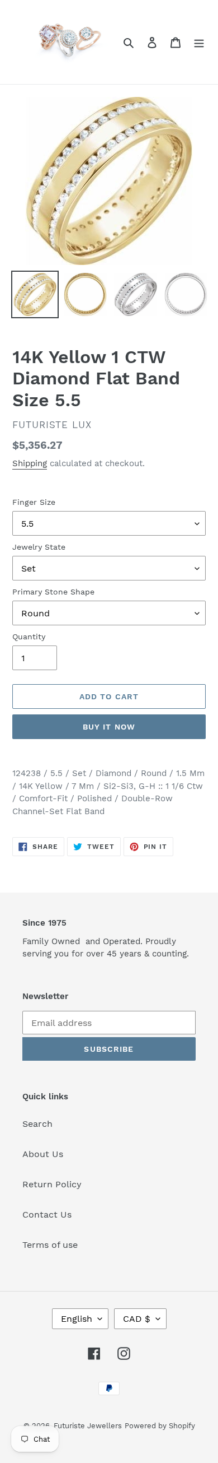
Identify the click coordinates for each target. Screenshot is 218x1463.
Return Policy (52, 1184)
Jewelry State (38, 546)
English (76, 1318)
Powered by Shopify (160, 1426)
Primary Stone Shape (53, 591)
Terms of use (50, 1244)
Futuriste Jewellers (88, 1426)
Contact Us (47, 1214)
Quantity (28, 636)
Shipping (29, 463)
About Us (42, 1154)
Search (37, 1123)
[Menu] (199, 42)
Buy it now (109, 726)
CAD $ (136, 1318)
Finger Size (33, 502)
